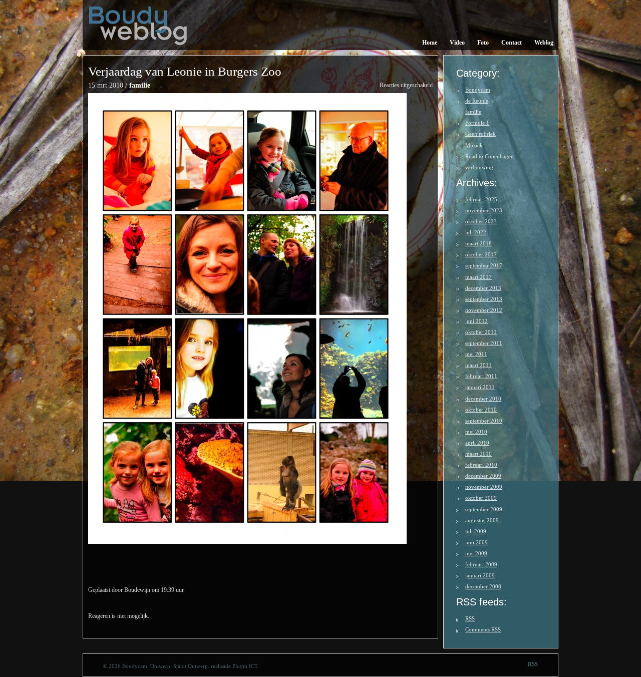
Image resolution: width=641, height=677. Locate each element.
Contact (511, 42)
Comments (483, 629)
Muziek (474, 145)
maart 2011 (478, 365)
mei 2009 (476, 553)
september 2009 (483, 509)
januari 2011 (480, 387)
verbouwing (479, 167)
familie (139, 85)
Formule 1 (477, 123)
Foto (483, 42)
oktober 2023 (481, 221)
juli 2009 (475, 531)
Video (457, 42)
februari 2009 (481, 564)
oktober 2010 (481, 410)
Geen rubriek (480, 134)
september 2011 (483, 343)
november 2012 (483, 310)
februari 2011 (481, 376)
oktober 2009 (481, 498)
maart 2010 (478, 454)
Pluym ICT (244, 666)
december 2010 (483, 399)
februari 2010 (481, 465)
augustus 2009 (482, 520)
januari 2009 (480, 575)
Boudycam (477, 90)
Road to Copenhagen (489, 156)
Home (429, 42)
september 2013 (483, 299)
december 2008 (483, 586)
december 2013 (483, 288)
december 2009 (483, 476)
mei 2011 (476, 354)
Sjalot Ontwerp (190, 666)
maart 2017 (478, 277)
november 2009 (483, 487)
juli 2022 (475, 232)
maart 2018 (478, 243)
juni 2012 (476, 321)
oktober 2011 (481, 332)
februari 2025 (481, 199)
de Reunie (476, 101)
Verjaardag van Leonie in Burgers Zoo (184, 71)
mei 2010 (476, 432)
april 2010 (477, 443)
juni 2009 (476, 542)
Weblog (543, 42)
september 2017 (483, 265)
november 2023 (483, 210)
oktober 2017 (481, 254)
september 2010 (483, 421)
